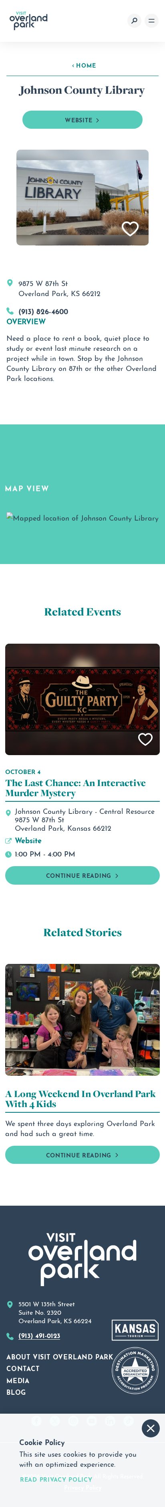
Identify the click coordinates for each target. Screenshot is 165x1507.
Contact (23, 1368)
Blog (16, 1391)
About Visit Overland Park (59, 1356)
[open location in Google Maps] (82, 516)
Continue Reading (78, 875)
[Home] (29, 21)
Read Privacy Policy (56, 1479)
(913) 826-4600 (43, 310)
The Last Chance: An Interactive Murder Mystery (75, 787)
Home (86, 65)
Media (18, 1380)
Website (78, 119)
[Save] (130, 229)
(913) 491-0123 (39, 1335)
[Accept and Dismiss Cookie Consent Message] (151, 1428)
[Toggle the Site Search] (134, 21)
